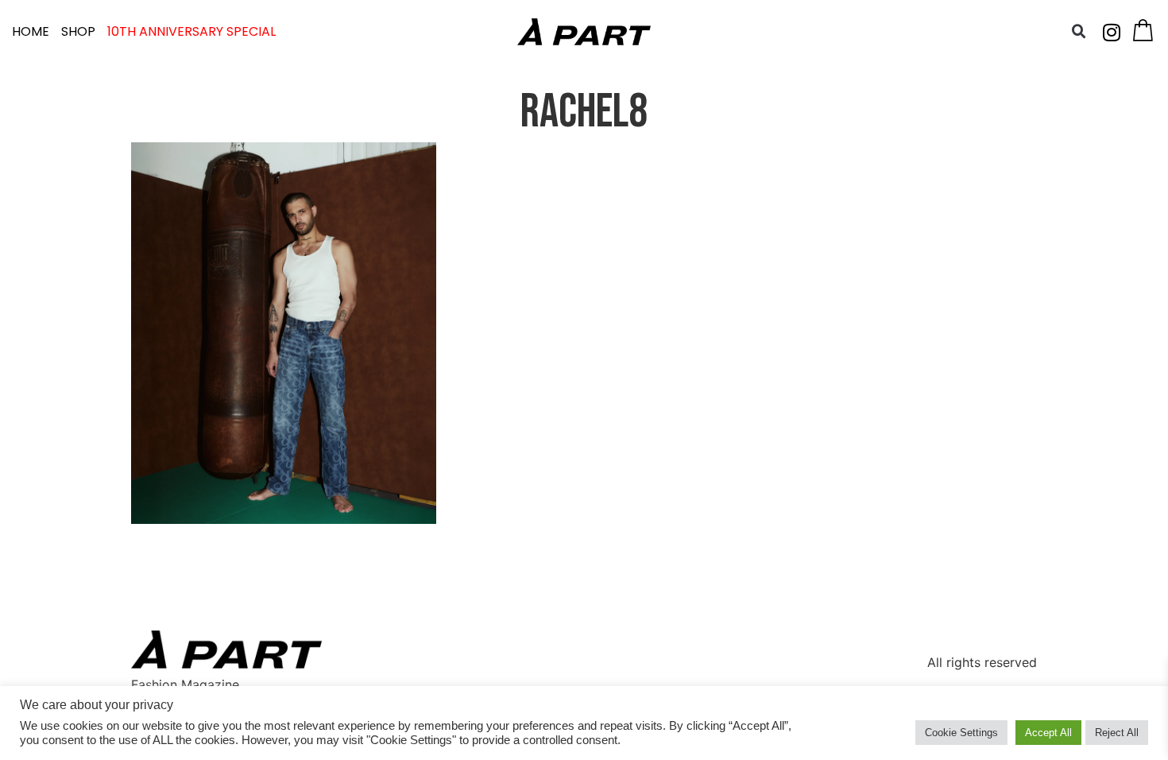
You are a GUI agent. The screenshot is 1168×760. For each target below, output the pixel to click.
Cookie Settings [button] (961, 733)
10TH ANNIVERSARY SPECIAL (191, 31)
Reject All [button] (1117, 733)
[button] (1079, 32)
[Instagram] (1111, 32)
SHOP (78, 31)
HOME (30, 31)
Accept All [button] (1048, 733)
